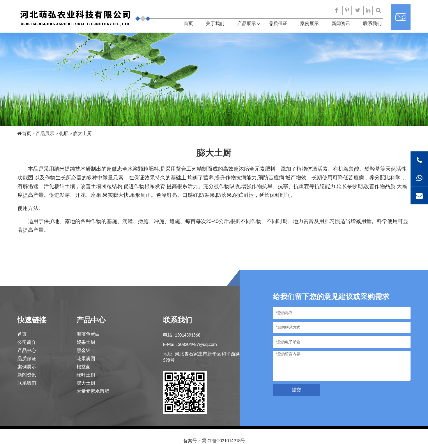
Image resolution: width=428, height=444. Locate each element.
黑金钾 (84, 351)
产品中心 (26, 351)
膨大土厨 (86, 383)
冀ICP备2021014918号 (223, 441)
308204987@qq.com (197, 344)
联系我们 (372, 24)
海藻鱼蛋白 (88, 334)
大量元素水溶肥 (93, 391)
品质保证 (278, 24)
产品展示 (246, 24)
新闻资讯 (341, 24)
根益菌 (84, 367)
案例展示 (309, 24)
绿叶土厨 (86, 375)
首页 (188, 24)
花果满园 (86, 359)
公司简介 (26, 342)
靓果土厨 (86, 342)
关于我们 (215, 24)
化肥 (63, 134)
